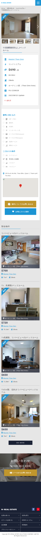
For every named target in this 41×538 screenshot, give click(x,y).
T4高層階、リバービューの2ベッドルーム (19, 337)
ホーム (3, 8)
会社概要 (4, 525)
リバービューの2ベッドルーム (14, 233)
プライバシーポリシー (8, 529)
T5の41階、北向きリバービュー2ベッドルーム (19, 390)
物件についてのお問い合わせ (22, 204)
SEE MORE (20, 443)
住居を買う (25, 515)
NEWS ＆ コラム (27, 520)
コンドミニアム (20, 8)
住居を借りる (10, 8)
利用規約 (24, 525)
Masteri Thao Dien (16, 59)
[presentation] (37, 26)
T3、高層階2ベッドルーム (12, 285)
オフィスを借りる (6, 520)
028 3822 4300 (22, 466)
